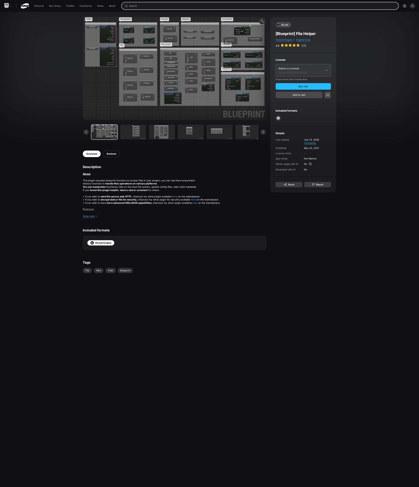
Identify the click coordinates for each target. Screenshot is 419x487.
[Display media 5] (248, 132)
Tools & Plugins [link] (284, 39)
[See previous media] (86, 132)
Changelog (310, 142)
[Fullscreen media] (262, 21)
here (175, 196)
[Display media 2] (162, 132)
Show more (89, 216)
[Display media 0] (104, 132)
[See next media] (263, 132)
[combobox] (262, 6)
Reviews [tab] (111, 153)
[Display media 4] (220, 132)
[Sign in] (412, 6)
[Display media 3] (191, 132)
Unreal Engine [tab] (103, 242)
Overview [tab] (91, 153)
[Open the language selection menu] (404, 6)
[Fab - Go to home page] (25, 6)
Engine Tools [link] (303, 39)
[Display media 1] (133, 132)
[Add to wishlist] (327, 95)
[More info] (310, 164)
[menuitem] (39, 6)
